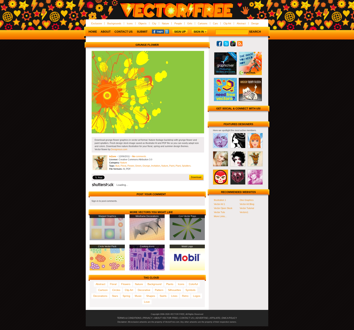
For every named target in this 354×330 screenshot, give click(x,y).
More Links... (220, 216)
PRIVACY (147, 318)
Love (147, 301)
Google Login (171, 31)
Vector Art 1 (219, 204)
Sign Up (180, 31)
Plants (169, 284)
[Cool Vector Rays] (187, 239)
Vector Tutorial (247, 208)
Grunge (146, 166)
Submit (142, 31)
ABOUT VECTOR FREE (166, 318)
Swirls (163, 295)
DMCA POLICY (229, 318)
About (106, 31)
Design (255, 23)
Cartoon (103, 289)
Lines (174, 295)
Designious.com (119, 149)
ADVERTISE (201, 318)
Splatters (186, 166)
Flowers (125, 284)
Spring (126, 295)
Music (138, 295)
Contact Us (123, 31)
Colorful (193, 284)
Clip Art (227, 23)
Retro (185, 295)
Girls (189, 23)
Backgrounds (114, 23)
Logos (196, 295)
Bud (117, 166)
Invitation (155, 166)
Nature (165, 23)
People (178, 23)
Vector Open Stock (223, 208)
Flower (130, 166)
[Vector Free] (177, 17)
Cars (215, 23)
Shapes (150, 295)
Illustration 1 (220, 200)
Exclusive (96, 23)
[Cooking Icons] (147, 270)
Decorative (144, 289)
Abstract (241, 23)
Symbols (190, 289)
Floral (123, 166)
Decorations (100, 295)
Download (196, 177)
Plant (178, 166)
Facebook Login (158, 31)
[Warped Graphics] (107, 239)
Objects (142, 23)
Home (92, 31)
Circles (116, 289)
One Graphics (247, 200)
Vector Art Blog (247, 204)
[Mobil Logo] (187, 270)
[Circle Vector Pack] (107, 270)
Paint (171, 166)
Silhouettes (174, 289)
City (154, 23)
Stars (115, 295)
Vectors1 (244, 212)
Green (138, 166)
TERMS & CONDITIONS (129, 318)
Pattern (159, 289)
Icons (130, 23)
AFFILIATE (215, 318)
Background (155, 284)
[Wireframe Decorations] (147, 239)
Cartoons (202, 23)
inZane (112, 156)
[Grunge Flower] (148, 132)
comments (139, 156)
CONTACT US (187, 318)
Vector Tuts (219, 212)
